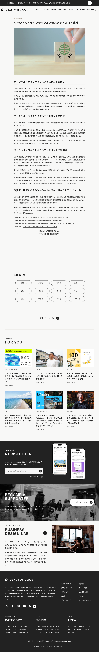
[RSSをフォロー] (30, 606)
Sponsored (22, 629)
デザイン (45, 626)
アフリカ (86, 629)
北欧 (88, 626)
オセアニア (71, 632)
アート (38, 626)
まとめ (14, 629)
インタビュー (23, 626)
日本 (75, 626)
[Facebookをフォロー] (12, 606)
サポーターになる (81, 502)
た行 (75, 283)
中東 (69, 629)
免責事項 (81, 596)
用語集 (63, 596)
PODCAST (46, 9)
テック (52, 626)
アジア (70, 626)
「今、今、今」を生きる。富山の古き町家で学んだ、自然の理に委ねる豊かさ (49, 376)
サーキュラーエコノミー (51, 629)
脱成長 (57, 632)
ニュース (7, 626)
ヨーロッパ (82, 626)
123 (75, 299)
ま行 (57, 291)
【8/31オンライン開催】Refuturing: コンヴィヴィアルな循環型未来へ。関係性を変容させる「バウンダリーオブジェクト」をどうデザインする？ (49, 420)
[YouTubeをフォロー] (24, 606)
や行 (75, 291)
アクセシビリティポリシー (86, 601)
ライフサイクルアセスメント (35, 103)
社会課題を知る (84, 592)
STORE (82, 9)
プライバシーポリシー (66, 601)
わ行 (40, 299)
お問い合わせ (65, 592)
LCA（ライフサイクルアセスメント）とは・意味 (40, 226)
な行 (22, 291)
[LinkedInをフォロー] (34, 606)
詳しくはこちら (35, 477)
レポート (7, 629)
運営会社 (81, 584)
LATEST (38, 9)
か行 (40, 283)
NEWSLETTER (73, 9)
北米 (73, 629)
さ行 (57, 283)
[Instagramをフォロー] (18, 606)
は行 (40, 291)
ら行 (22, 299)
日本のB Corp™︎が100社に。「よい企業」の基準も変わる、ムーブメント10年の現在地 (80, 376)
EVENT (53, 9)
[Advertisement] (49, 254)
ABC (57, 299)
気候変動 (39, 629)
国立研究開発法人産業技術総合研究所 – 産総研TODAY (44, 221)
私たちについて (66, 584)
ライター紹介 (83, 588)
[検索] (96, 9)
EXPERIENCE (62, 9)
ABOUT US (90, 9)
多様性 (51, 632)
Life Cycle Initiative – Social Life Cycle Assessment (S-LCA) (47, 218)
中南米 (79, 629)
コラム (14, 626)
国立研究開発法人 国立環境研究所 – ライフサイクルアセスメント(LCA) (50, 224)
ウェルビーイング (41, 632)
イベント (7, 632)
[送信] (40, 471)
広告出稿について (66, 588)
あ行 (22, 283)
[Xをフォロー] (7, 606)
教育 (57, 626)
